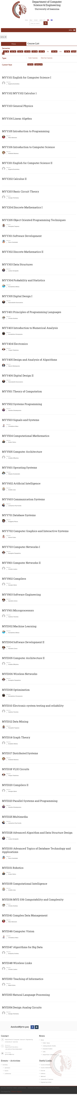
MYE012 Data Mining (15, 721)
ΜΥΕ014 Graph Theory (16, 737)
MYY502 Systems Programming (22, 404)
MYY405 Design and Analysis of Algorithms (29, 359)
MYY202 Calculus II (14, 179)
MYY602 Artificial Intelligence (21, 483)
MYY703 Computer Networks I (21, 547)
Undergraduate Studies (49, 1046)
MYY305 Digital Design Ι (17, 296)
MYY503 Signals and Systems (20, 420)
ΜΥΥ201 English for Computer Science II (27, 163)
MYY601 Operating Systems (19, 467)
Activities (5, 1064)
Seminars (7, 1067)
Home (26, 20)
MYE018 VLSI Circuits (15, 769)
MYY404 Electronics (15, 343)
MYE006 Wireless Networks (19, 674)
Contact (36, 20)
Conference (8, 1073)
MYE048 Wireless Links (17, 963)
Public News (46, 1043)
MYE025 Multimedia (15, 816)
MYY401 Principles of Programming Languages (31, 312)
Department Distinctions (50, 1054)
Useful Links (42, 20)
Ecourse (43, 1070)
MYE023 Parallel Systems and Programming (29, 801)
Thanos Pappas (16, 1091)
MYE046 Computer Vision (18, 931)
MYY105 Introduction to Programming (25, 131)
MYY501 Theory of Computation (22, 391)
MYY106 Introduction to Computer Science (28, 147)
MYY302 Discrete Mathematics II (22, 251)
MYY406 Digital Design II (17, 375)
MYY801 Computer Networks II (21, 562)
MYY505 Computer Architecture (22, 451)
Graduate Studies (47, 1048)
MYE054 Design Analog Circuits (22, 1007)
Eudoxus (43, 1073)
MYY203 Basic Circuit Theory (20, 191)
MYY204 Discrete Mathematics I (22, 207)
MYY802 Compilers (14, 578)
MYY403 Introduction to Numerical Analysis (30, 328)
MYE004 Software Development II (23, 642)
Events (6, 1070)
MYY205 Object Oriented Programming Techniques (34, 220)
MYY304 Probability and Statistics (23, 280)
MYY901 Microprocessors (18, 610)
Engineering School (46, 1082)
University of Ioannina (47, 1079)
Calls (44, 1051)
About (31, 20)
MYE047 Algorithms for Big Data (22, 947)
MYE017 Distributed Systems (20, 753)
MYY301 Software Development (22, 236)
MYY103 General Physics (17, 106)
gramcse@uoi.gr (9, 1054)
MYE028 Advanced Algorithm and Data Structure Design (37, 832)
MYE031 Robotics (12, 867)
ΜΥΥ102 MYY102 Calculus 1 (19, 93)
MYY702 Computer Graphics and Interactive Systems (35, 531)
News (42, 1040)
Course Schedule (45, 1064)
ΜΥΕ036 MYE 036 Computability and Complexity (33, 899)
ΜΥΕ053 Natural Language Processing (26, 994)
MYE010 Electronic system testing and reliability (33, 705)
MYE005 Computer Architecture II (23, 658)
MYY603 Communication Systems (23, 499)
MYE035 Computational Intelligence (24, 883)
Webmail (43, 1076)
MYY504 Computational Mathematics (25, 435)
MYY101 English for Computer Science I (26, 77)
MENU (3, 37)
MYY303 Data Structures (17, 264)
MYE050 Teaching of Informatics (22, 979)
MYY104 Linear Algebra (17, 118)
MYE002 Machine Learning (19, 626)
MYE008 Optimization (16, 689)
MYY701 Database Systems (19, 515)
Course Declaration (46, 1067)
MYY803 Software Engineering (21, 594)
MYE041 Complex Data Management (25, 915)
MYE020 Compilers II (15, 785)
